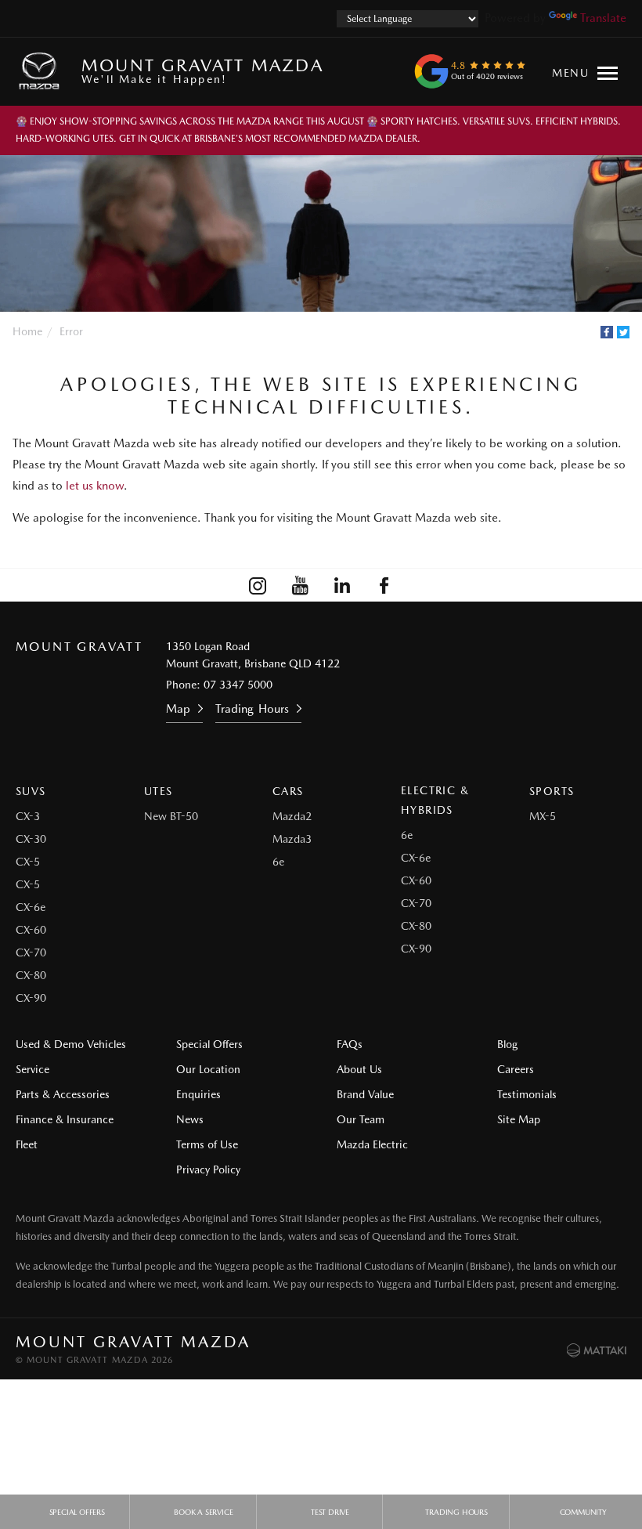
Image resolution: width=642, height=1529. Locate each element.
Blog (507, 1044)
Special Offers (209, 1044)
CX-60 (31, 930)
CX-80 (31, 975)
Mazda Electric (372, 1144)
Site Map (518, 1119)
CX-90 (31, 998)
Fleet (27, 1144)
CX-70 (31, 952)
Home (27, 331)
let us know (95, 486)
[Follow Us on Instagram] (257, 585)
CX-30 (31, 839)
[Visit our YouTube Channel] (299, 585)
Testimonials (527, 1094)
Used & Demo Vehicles (71, 1044)
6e (278, 861)
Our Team (360, 1119)
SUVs (31, 791)
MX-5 (542, 816)
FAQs (349, 1044)
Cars (288, 791)
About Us (359, 1069)
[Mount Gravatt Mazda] (42, 71)
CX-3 (28, 816)
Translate (603, 18)
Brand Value (365, 1094)
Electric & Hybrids (435, 800)
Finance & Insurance (65, 1119)
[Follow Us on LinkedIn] (342, 585)
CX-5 (28, 861)
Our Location (208, 1069)
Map (178, 709)
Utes (158, 791)
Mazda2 (292, 816)
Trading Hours (251, 709)
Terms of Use (207, 1144)
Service (32, 1069)
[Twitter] (623, 332)
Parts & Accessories (63, 1094)
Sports (551, 791)
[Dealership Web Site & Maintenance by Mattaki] (596, 1350)
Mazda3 (292, 839)
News (190, 1119)
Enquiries (198, 1094)
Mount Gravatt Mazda (202, 70)
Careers (515, 1069)
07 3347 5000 (238, 684)
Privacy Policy (208, 1169)
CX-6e (30, 907)
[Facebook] (607, 332)
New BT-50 (171, 816)
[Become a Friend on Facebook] (384, 585)
